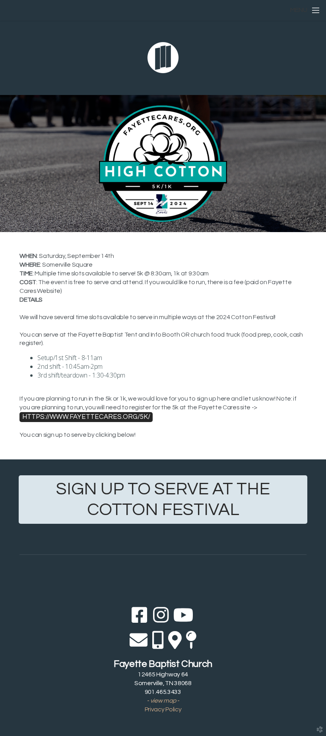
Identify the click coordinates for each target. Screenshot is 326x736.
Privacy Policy (163, 709)
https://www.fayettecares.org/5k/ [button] (86, 416)
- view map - (163, 700)
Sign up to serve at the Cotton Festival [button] (163, 499)
